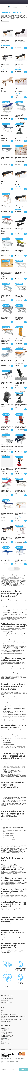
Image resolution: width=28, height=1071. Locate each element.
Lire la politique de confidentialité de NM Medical (10, 1064)
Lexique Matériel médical (7, 1002)
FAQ (2, 1012)
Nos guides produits (6, 1021)
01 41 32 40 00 (4, 1030)
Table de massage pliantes (8, 645)
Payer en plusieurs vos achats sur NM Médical (12, 1019)
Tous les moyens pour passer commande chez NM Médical (13, 1016)
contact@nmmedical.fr (5, 1039)
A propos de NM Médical (7, 998)
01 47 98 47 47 (4, 1033)
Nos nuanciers (4, 1000)
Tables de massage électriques (9, 631)
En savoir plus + (5, 20)
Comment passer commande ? (8, 1014)
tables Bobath (13, 582)
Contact (3, 1010)
